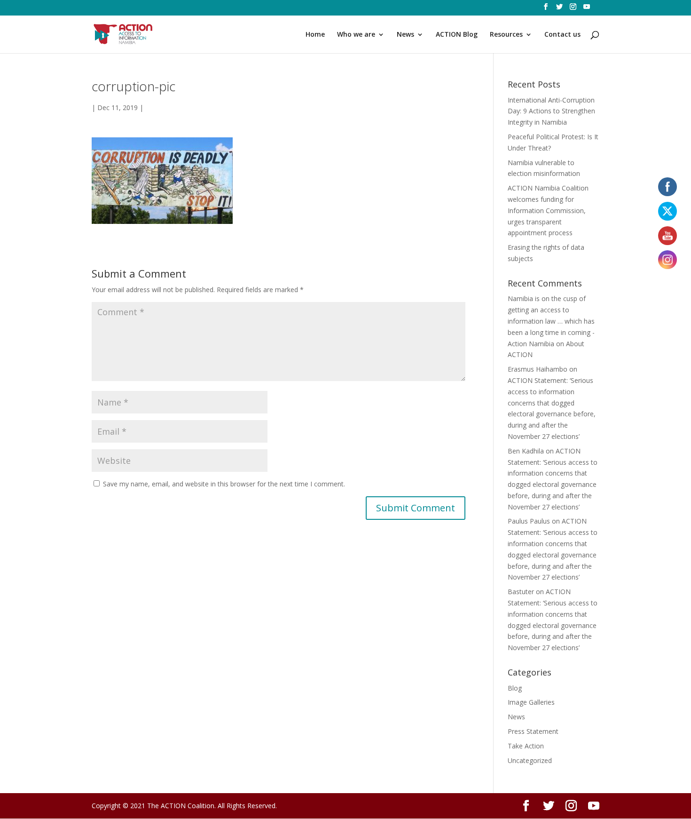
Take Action (526, 745)
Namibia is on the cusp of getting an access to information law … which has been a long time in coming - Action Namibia (551, 321)
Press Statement (533, 731)
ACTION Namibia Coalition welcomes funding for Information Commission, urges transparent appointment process (548, 210)
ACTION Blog (457, 35)
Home (315, 35)
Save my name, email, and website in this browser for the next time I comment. (224, 483)
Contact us (562, 35)
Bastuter (521, 591)
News (405, 35)
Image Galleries (531, 702)
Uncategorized (530, 760)
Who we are (356, 35)
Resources (506, 35)
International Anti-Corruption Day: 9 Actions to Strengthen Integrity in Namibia (551, 111)
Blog (515, 688)
